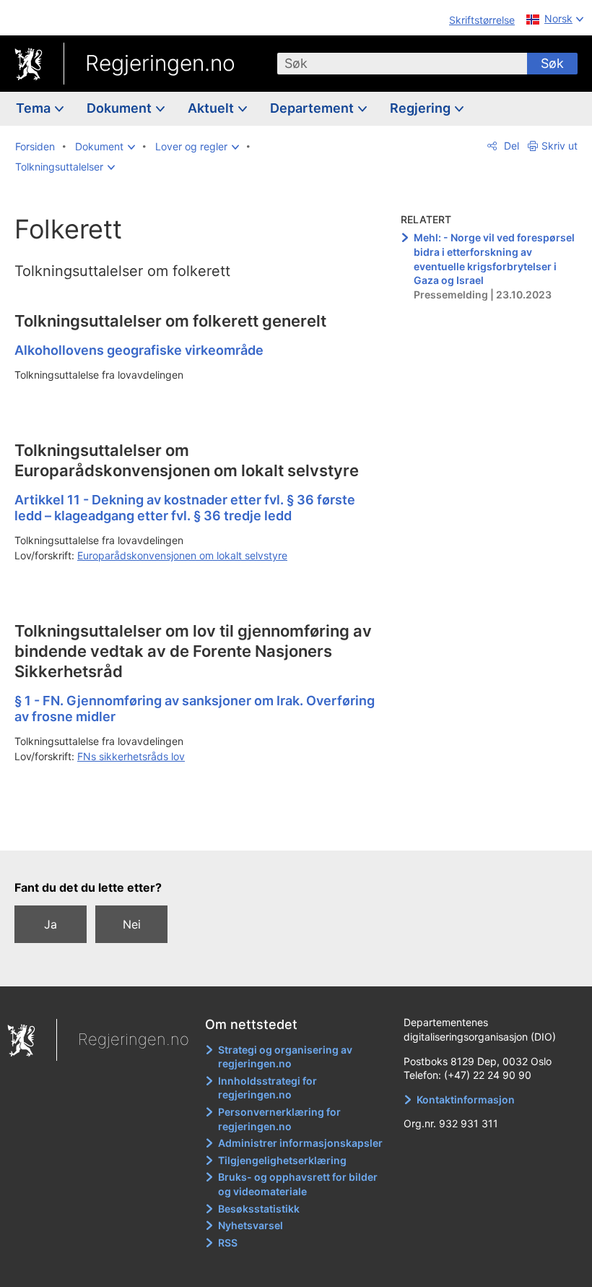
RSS (228, 1242)
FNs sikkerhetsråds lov (131, 756)
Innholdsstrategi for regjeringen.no (267, 1088)
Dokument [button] (120, 108)
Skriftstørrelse (482, 20)
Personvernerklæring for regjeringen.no (279, 1119)
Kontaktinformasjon (466, 1099)
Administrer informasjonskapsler (300, 1143)
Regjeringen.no (160, 63)
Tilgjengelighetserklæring (282, 1160)
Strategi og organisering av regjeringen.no (285, 1056)
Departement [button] (313, 108)
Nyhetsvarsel (250, 1225)
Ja (50, 924)
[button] (105, 146)
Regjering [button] (421, 108)
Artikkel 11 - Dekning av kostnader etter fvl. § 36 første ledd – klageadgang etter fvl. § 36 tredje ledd (184, 507)
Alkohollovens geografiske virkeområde (139, 350)
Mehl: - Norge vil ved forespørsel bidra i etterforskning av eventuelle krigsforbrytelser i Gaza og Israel (494, 258)
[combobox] (402, 63)
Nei (132, 924)
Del (510, 145)
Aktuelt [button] (212, 108)
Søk (552, 63)
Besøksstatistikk (259, 1208)
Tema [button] (34, 108)
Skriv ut (559, 145)
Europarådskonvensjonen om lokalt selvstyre (182, 555)
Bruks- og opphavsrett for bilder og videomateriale (298, 1184)
